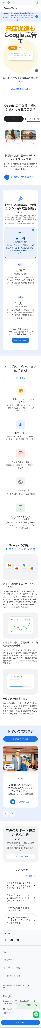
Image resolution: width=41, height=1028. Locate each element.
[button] (20, 885)
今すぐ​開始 (20, 1022)
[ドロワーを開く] (3, 2)
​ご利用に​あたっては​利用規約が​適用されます (21, 223)
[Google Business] (8, 2)
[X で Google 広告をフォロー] (5, 940)
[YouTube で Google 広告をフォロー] (11, 940)
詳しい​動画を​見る (21, 801)
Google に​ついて (10, 1001)
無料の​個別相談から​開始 (21, 89)
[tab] (14, 119)
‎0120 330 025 (20, 856)
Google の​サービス (27, 1001)
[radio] (20, 242)
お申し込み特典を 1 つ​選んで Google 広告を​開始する (20, 208)
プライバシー (8, 1004)
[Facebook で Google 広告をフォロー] (18, 940)
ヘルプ (9, 1009)
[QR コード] (36, 1014)
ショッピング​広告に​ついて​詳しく (24, 177)
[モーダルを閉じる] (36, 1005)
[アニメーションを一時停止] (36, 71)
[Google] (7, 996)
